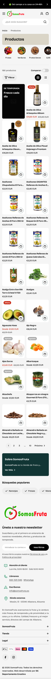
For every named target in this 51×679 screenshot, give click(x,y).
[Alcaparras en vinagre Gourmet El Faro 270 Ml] (37, 379)
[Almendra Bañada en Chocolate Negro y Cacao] (37, 415)
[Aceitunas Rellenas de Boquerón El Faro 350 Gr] (37, 203)
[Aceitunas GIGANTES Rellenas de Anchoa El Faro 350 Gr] (37, 167)
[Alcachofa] (13, 379)
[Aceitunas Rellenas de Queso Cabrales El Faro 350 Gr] (37, 239)
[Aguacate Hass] (13, 311)
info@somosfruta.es (19, 591)
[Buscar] (45, 22)
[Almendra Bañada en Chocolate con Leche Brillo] (13, 415)
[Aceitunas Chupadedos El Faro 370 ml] (13, 167)
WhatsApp (29, 580)
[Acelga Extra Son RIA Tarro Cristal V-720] (13, 275)
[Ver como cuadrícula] (38, 77)
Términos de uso (37, 554)
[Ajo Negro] (37, 311)
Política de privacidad (11, 557)
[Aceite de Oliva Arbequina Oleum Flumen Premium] (13, 131)
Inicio (4, 30)
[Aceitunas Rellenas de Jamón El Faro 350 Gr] (13, 239)
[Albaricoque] (37, 347)
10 (30, 445)
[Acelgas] (37, 275)
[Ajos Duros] (13, 347)
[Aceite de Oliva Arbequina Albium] (37, 95)
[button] (3, 4)
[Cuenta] (41, 13)
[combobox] (25, 22)
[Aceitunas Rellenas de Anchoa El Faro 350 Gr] (13, 203)
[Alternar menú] (3, 13)
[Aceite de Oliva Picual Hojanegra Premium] (37, 131)
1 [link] (8, 445)
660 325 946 (15, 580)
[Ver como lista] (45, 77)
